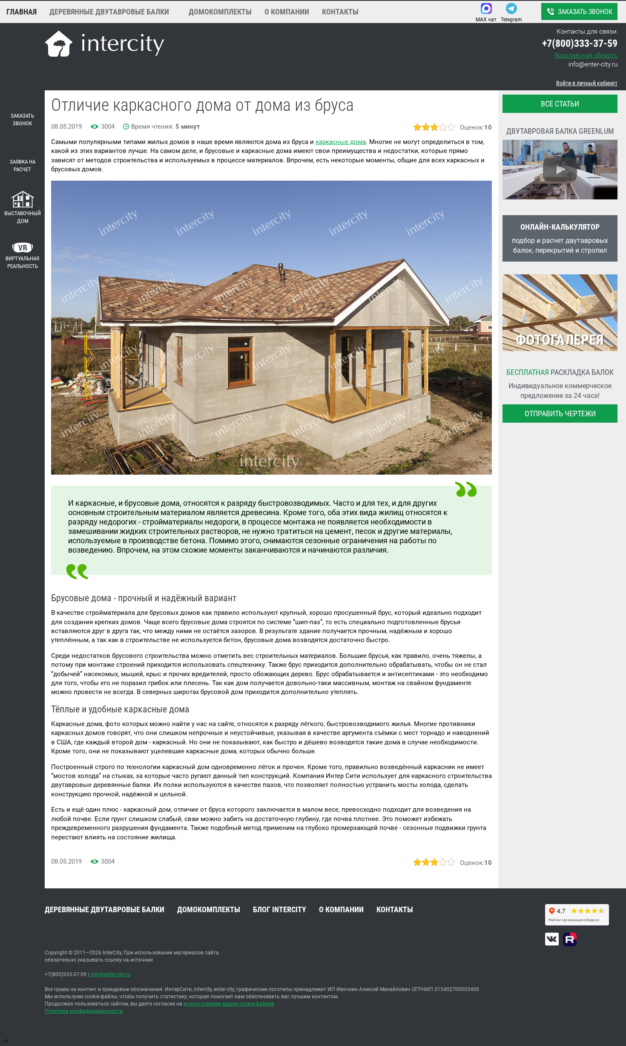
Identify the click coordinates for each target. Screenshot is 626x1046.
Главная (21, 11)
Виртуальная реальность (22, 262)
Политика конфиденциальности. (84, 1011)
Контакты (340, 11)
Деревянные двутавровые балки (109, 11)
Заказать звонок (585, 12)
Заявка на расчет (22, 165)
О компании (286, 11)
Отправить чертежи (560, 413)
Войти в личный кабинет (586, 83)
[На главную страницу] (104, 45)
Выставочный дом (22, 217)
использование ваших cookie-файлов (229, 1004)
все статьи (560, 103)
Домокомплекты (220, 11)
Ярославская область (585, 55)
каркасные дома (341, 142)
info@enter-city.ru (593, 64)
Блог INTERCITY (279, 909)
